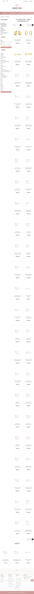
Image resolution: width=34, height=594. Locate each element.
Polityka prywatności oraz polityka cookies (11, 581)
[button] (2, 575)
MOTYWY (2, 31)
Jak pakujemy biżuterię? (19, 583)
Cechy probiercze (10, 583)
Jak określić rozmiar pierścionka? (18, 586)
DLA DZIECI (2, 28)
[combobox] (17, 25)
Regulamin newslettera (11, 579)
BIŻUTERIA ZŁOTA (4, 13)
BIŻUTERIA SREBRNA (13, 13)
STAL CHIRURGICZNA (22, 13)
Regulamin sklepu (10, 576)
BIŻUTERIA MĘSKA (3, 30)
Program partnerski (10, 586)
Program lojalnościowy (11, 584)
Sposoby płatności (18, 579)
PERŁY (1, 27)
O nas (16, 576)
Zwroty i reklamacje (18, 582)
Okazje (2, 34)
